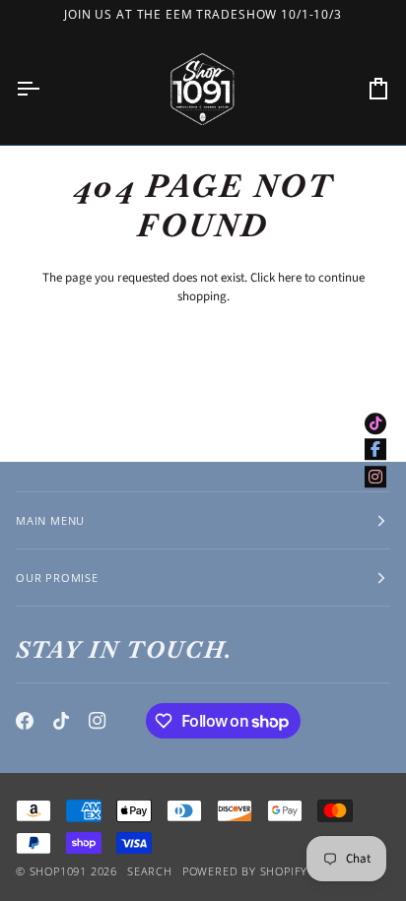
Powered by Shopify (244, 871)
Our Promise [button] (57, 577)
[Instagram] (97, 721)
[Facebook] (25, 721)
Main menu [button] (50, 520)
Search (149, 871)
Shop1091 (58, 871)
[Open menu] (45, 88)
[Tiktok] (61, 721)
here (290, 278)
